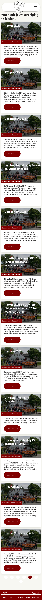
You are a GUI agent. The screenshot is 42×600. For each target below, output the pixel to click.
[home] (19, 7)
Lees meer (11, 60)
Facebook (35, 593)
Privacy (27, 597)
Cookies (20, 597)
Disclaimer (35, 597)
